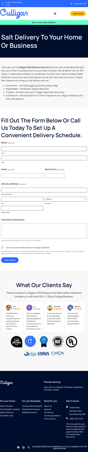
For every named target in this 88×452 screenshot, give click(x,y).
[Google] (23, 447)
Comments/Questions (12, 219)
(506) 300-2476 (80, 4)
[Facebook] (18, 447)
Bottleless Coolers (29, 412)
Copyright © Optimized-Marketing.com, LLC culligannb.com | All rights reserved (59, 447)
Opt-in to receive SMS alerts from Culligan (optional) (28, 247)
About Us (48, 406)
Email (7, 169)
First (2, 153)
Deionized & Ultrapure (31, 409)
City (2, 203)
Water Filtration (6, 406)
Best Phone (54, 169)
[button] (55, 13)
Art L (14, 306)
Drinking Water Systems (10, 409)
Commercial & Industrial (32, 406)
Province (48, 203)
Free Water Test (6, 415)
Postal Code (5, 212)
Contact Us (48, 412)
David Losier (78, 306)
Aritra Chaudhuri (60, 306)
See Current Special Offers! (44, 22)
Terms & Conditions (52, 415)
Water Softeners (7, 412)
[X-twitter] (28, 447)
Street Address (6, 194)
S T (34, 306)
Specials (47, 409)
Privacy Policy (50, 418)
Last (2, 162)
